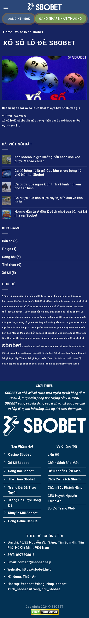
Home (7, 32)
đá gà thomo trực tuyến (66, 363)
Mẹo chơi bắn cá (29, 333)
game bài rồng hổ (37, 322)
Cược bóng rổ (19, 322)
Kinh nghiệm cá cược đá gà (44, 327)
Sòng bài (9, 257)
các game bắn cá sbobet (73, 301)
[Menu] (5, 7)
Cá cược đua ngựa (69, 317)
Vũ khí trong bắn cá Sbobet (17, 353)
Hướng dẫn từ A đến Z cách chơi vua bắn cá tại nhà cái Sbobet (50, 213)
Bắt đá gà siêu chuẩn (46, 301)
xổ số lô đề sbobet (43, 353)
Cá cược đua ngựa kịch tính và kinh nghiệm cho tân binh (47, 186)
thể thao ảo (65, 346)
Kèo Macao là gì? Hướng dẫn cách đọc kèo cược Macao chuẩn (47, 159)
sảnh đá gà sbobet (74, 338)
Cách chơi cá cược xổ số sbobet (20, 306)
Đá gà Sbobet (78, 353)
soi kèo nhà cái (49, 346)
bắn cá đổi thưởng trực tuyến (18, 301)
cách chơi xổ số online (67, 311)
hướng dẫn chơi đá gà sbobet (64, 322)
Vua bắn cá (78, 346)
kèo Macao (13, 333)
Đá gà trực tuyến (37, 358)
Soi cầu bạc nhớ (31, 346)
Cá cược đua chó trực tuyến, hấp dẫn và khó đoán (48, 200)
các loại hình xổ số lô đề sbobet (56, 306)
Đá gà (6, 249)
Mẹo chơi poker (48, 333)
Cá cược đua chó (49, 317)
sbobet (11, 345)
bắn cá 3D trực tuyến (41, 296)
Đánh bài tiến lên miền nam (62, 358)
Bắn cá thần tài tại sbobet (67, 296)
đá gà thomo (45, 363)
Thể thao (9, 265)
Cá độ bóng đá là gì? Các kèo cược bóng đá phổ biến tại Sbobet (47, 173)
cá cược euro (31, 317)
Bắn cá (7, 241)
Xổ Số (6, 273)
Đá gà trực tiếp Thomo (14, 358)
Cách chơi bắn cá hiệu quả (39, 311)
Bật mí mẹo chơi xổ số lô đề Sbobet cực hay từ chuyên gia (41, 108)
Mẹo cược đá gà (66, 333)
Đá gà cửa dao (62, 353)
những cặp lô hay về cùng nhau (45, 338)
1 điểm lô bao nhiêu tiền (15, 296)
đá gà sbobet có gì (27, 363)
